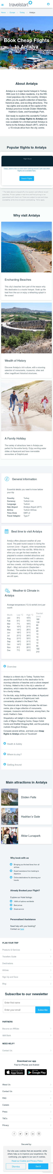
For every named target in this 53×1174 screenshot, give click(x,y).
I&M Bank (6, 1035)
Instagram (39, 1134)
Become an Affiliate (10, 1028)
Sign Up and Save (10, 976)
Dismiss (16, 1166)
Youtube (26, 1134)
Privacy (5, 1125)
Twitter (20, 1134)
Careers (5, 1104)
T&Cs (4, 1118)
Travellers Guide (9, 956)
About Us (6, 1084)
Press (4, 1111)
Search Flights (26, 178)
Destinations (7, 963)
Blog (4, 983)
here (22, 929)
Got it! (38, 1166)
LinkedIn (32, 1134)
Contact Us (7, 1050)
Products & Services (11, 949)
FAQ (4, 1098)
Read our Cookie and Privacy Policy (27, 1160)
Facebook (14, 1134)
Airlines (5, 970)
